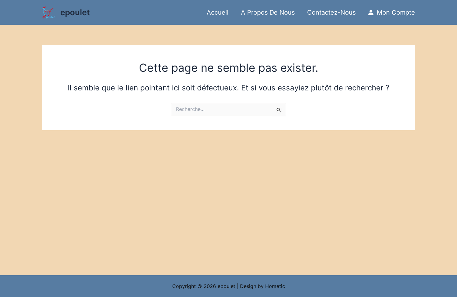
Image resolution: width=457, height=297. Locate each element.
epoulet (75, 12)
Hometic (275, 286)
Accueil (217, 12)
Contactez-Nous (331, 12)
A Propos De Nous (268, 12)
